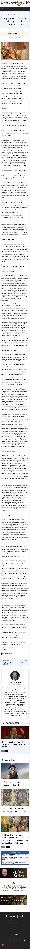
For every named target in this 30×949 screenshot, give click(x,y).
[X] (20, 940)
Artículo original (6, 648)
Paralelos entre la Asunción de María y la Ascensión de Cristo (14, 810)
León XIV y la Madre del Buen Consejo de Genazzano (8, 663)
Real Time (14, 864)
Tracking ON (19, 864)
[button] (2, 9)
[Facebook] (5, 940)
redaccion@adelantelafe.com (15, 930)
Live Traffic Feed (15, 852)
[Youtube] (24, 940)
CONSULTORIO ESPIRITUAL (15, 920)
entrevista (7, 515)
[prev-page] (3, 751)
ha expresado (4, 103)
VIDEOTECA (15, 923)
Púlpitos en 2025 (23, 662)
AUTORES (15, 925)
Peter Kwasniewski (13, 33)
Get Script (10, 864)
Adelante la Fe (17, 14)
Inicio (10, 14)
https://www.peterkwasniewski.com (15, 684)
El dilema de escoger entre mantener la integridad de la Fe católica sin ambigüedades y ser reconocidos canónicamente (14, 839)
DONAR (15, 926)
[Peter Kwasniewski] (15, 676)
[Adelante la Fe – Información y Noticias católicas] (15, 3)
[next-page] (6, 751)
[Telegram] (17, 940)
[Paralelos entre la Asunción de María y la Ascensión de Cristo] (15, 797)
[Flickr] (9, 940)
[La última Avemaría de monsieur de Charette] (15, 771)
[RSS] (13, 940)
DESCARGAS (15, 922)
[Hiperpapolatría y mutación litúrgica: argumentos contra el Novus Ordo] (15, 732)
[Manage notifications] (2, 945)
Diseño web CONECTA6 (15, 937)
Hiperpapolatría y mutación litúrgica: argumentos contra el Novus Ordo (14, 744)
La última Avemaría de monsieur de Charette (10, 783)
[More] (22, 37)
